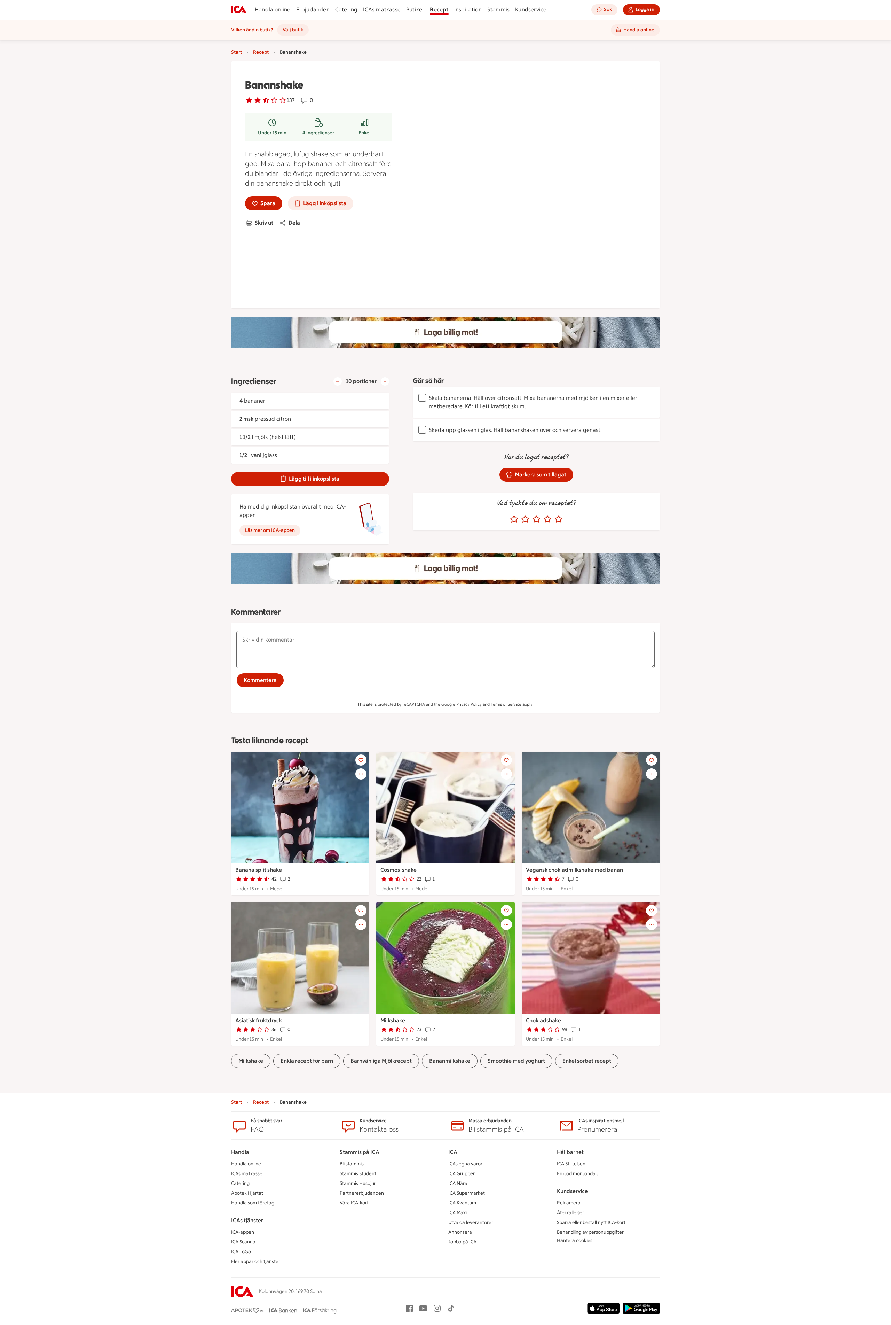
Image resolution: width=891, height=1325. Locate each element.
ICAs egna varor (465, 1164)
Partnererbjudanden (362, 1193)
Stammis (498, 9)
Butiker (415, 9)
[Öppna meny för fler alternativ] (360, 774)
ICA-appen (242, 1232)
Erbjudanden (313, 9)
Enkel (364, 133)
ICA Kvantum (462, 1203)
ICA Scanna (243, 1242)
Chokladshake (543, 1020)
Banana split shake (258, 870)
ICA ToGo (241, 1252)
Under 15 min (272, 133)
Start (236, 52)
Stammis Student (358, 1174)
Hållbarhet (570, 1152)
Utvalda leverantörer (470, 1222)
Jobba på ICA (462, 1242)
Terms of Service (506, 704)
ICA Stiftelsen (571, 1164)
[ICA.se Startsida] (238, 10)
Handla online (273, 9)
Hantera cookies (574, 1240)
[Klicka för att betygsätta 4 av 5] (547, 519)
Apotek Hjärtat (247, 1193)
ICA (452, 1152)
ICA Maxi (457, 1213)
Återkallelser (570, 1213)
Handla (240, 1152)
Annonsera (460, 1232)
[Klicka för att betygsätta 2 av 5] (525, 519)
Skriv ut (264, 222)
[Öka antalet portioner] (385, 381)
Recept (439, 9)
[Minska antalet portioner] (337, 381)
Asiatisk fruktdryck (258, 1020)
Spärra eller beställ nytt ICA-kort (591, 1222)
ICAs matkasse (382, 9)
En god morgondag (577, 1174)
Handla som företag (252, 1203)
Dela (294, 222)
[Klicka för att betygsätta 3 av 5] (536, 519)
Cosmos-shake (398, 870)
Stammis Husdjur (358, 1183)
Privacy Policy (469, 704)
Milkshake (392, 1020)
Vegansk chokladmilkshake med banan (574, 870)
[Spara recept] (360, 760)
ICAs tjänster (247, 1220)
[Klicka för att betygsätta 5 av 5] (558, 519)
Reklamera (569, 1203)
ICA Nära (457, 1183)
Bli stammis (352, 1164)
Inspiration (468, 9)
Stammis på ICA (359, 1152)
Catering (346, 9)
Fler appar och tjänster (255, 1261)
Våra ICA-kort (354, 1203)
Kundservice (530, 9)
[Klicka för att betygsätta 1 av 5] (514, 519)
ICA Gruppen (462, 1174)
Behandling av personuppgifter (590, 1232)
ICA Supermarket (466, 1193)
